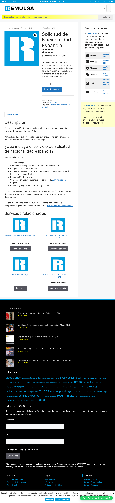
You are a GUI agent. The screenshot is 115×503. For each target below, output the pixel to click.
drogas (78, 381)
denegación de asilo (52, 382)
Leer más (20, 288)
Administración (59, 180)
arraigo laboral (46, 378)
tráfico (40, 399)
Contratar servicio (52, 89)
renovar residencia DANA (28, 400)
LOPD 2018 (50, 482)
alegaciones (13, 377)
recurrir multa (65, 395)
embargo (98, 382)
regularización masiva (13, 400)
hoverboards (43, 387)
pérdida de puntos (29, 395)
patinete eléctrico (88, 392)
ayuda (85, 378)
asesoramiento (55, 105)
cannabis (102, 378)
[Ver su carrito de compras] (105, 8)
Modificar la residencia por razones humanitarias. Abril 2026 (45, 360)
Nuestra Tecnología (91, 485)
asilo (79, 378)
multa (93, 386)
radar (42, 396)
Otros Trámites (13, 485)
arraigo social (55, 378)
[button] (35, 35)
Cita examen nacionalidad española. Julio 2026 (39, 313)
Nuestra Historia (90, 479)
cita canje (13, 382)
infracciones (51, 387)
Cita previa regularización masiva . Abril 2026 (38, 337)
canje (96, 378)
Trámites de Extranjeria (16, 482)
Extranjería (14, 28)
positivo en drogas (12, 396)
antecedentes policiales (31, 378)
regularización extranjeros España (85, 396)
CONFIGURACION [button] (63, 499)
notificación (77, 392)
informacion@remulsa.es (102, 1)
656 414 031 (10, 1)
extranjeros (9, 387)
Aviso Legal (50, 479)
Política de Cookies (53, 485)
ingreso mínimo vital (63, 387)
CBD (7, 382)
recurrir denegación (50, 396)
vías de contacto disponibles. (60, 206)
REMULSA (92, 33)
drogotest (89, 382)
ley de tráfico (84, 387)
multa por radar (32, 392)
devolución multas (64, 382)
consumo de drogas (23, 382)
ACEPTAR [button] (49, 499)
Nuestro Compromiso (92, 482)
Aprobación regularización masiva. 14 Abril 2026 (39, 348)
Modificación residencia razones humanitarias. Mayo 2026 (44, 325)
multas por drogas (61, 391)
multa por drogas (16, 391)
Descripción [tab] (12, 114)
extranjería (19, 386)
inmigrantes (75, 387)
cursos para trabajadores (38, 382)
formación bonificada (31, 387)
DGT (71, 382)
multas (44, 391)
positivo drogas (101, 392)
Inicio (6, 28)
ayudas (91, 378)
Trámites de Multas (15, 479)
